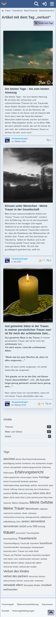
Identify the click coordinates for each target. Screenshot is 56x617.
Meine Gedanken (20, 503)
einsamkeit (15, 467)
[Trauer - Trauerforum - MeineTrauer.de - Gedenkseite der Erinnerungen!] (4, 4)
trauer (9, 532)
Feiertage (44, 477)
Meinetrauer (32, 508)
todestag (41, 526)
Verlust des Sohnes (37, 576)
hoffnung (13, 489)
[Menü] (52, 4)
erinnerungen (26, 477)
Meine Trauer (14, 508)
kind (36, 489)
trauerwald (26, 555)
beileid (18, 463)
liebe (50, 497)
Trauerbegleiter (32, 533)
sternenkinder (11, 526)
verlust (43, 559)
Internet (21, 489)
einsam (6, 467)
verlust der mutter (28, 566)
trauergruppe (25, 547)
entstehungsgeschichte (31, 467)
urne (16, 559)
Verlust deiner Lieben (13, 562)
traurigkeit (46, 555)
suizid (22, 526)
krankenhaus (43, 489)
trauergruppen (38, 547)
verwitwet (46, 585)
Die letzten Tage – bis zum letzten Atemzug (27, 90)
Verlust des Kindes (16, 571)
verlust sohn (29, 581)
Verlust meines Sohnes (13, 581)
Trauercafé (24, 543)
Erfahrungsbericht (29, 472)
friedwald (24, 481)
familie (35, 477)
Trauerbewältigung (11, 543)
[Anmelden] (44, 4)
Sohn (18, 522)
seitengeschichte (32, 517)
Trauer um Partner (12, 555)
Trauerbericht (27, 538)
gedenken (33, 481)
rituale (24, 513)
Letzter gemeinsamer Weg (36, 497)
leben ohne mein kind (14, 497)
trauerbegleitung (10, 539)
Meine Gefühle (41, 502)
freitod (6, 481)
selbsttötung (9, 521)
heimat (6, 489)
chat (33, 463)
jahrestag (29, 489)
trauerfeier (34, 543)
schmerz (32, 513)
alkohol (18, 459)
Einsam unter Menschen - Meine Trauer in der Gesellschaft (26, 207)
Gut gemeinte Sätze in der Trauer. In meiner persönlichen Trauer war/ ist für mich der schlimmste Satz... (28, 330)
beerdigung (9, 463)
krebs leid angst (25, 493)
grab (51, 485)
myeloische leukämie (12, 513)
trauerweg (36, 555)
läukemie (7, 503)
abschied (9, 459)
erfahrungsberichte (11, 477)
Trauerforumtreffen (11, 547)
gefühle (34, 485)
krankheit (7, 493)
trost (5, 559)
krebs (15, 493)
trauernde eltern (10, 551)
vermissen (39, 581)
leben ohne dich (42, 493)
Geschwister (43, 485)
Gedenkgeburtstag (11, 485)
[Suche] (36, 4)
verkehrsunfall (25, 559)
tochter (29, 526)
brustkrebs (26, 463)
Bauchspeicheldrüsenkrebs (34, 459)
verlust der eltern (33, 562)
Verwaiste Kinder (32, 585)
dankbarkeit (41, 463)
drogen (50, 463)
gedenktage (25, 485)
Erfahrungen (8, 473)
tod (35, 526)
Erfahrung (46, 467)
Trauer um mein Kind (28, 551)
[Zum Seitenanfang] (51, 612)
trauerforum (46, 543)
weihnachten (10, 589)
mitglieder (44, 509)
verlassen (35, 559)
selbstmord (45, 517)
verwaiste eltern (13, 585)
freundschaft (14, 481)
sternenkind (37, 521)
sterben (25, 521)
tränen (10, 559)
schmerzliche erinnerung (13, 517)
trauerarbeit (21, 533)
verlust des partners (15, 576)
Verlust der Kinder (11, 567)
